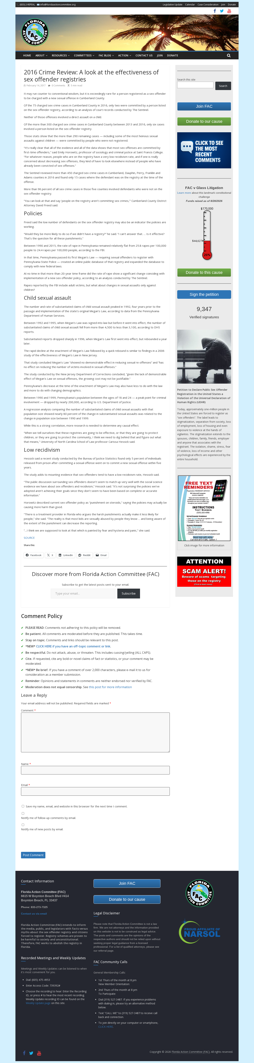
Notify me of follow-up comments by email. (48, 818)
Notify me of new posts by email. (42, 829)
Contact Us (144, 55)
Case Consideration (208, 4)
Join (223, 4)
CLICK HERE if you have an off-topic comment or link (73, 646)
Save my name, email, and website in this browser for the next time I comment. (76, 806)
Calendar (190, 4)
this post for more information (110, 687)
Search (223, 86)
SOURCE (29, 537)
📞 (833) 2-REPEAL (25, 4)
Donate (232, 4)
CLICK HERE (105, 1026)
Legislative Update (172, 4)
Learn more (184, 192)
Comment (28, 710)
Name (26, 764)
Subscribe (129, 593)
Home (27, 55)
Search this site (186, 79)
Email (25, 785)
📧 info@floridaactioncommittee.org (56, 4)
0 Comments (58, 85)
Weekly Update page (38, 1003)
